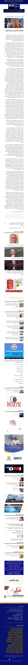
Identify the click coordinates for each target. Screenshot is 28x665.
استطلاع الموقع (20, 369)
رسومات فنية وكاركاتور (9, 641)
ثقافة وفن (20, 639)
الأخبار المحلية (14, 632)
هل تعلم (13, 652)
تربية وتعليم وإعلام (19, 367)
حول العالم (16, 641)
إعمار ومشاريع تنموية (19, 630)
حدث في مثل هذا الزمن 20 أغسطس (12, 554)
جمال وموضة (20, 383)
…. (18, 413)
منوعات (8, 650)
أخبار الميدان (20, 628)
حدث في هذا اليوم (10, 639)
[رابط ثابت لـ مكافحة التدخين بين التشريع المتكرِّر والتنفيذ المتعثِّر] (21, 393)
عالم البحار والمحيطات (18, 375)
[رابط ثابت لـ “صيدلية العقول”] (21, 491)
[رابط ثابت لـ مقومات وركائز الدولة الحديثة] (14, 256)
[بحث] (5, 1)
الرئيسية (20, 16)
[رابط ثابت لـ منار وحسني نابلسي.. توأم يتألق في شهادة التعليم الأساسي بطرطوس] (21, 324)
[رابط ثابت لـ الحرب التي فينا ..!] (21, 481)
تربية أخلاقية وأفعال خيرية (18, 379)
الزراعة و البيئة (16, 634)
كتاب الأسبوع (20, 648)
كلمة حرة (11, 648)
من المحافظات (12, 650)
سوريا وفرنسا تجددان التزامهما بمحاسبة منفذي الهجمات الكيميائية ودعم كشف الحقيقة (12, 333)
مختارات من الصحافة (19, 650)
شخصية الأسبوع (19, 643)
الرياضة (21, 377)
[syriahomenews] (14, 8)
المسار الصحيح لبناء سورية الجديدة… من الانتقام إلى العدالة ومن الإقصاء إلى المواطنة (12, 305)
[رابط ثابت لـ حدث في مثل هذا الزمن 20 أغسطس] (21, 558)
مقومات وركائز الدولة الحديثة (17, 258)
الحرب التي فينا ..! (15, 477)
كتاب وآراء (16, 16)
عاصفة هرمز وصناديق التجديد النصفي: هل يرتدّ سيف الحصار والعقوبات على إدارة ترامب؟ (15, 273)
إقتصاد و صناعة (12, 630)
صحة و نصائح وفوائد (19, 645)
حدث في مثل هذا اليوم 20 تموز (15, 227)
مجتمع (21, 373)
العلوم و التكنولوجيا (19, 362)
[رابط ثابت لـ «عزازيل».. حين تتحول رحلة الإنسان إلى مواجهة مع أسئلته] (21, 548)
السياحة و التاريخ (10, 634)
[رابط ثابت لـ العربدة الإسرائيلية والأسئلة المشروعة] (14, 243)
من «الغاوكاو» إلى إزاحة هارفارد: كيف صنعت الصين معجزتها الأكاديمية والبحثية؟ (12, 484)
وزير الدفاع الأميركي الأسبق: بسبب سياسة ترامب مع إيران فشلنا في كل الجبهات (16, 223)
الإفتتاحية (9, 632)
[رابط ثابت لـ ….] (21, 416)
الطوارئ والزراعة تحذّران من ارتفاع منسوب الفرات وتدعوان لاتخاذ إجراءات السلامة (12, 327)
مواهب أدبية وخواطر (19, 381)
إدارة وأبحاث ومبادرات (19, 364)
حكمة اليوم (20, 641)
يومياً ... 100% (9, 652)
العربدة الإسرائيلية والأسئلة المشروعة (16, 245)
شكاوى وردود (20, 366)
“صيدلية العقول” (16, 488)
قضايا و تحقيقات (20, 371)
